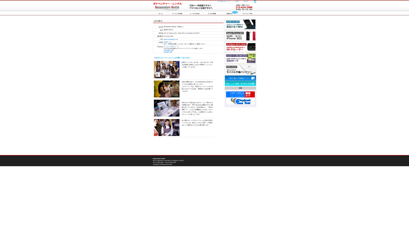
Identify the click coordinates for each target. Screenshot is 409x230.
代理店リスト (168, 42)
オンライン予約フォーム (171, 46)
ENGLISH (246, 1)
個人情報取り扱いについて (224, 1)
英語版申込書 (168, 52)
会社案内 (238, 1)
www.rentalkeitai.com (171, 39)
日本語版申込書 (169, 50)
